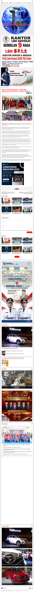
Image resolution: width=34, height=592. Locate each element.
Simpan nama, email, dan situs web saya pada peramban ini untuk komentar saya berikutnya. (15, 230)
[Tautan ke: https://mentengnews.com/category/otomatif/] (31, 325)
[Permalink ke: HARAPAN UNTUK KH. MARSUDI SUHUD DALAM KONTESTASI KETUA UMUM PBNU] (27, 209)
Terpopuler (3, 93)
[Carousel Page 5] (19, 387)
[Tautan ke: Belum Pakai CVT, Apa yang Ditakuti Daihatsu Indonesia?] (3, 351)
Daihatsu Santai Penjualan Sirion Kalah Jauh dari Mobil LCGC (15, 353)
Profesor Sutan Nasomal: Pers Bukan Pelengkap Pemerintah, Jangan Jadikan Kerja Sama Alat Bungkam (17, 213)
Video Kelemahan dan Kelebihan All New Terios (10, 348)
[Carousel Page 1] (14, 387)
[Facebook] (15, 189)
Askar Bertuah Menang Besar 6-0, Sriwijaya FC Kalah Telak (11, 447)
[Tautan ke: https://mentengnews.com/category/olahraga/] (31, 423)
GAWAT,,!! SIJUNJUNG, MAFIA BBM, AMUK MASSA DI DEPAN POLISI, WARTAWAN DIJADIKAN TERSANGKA (6, 204)
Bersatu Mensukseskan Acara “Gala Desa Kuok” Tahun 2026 (16, 204)
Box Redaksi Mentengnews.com (19, 590)
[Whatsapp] (31, 93)
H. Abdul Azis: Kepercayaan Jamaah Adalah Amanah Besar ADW (27, 204)
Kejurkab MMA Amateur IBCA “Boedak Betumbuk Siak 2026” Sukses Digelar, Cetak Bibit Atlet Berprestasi (16, 445)
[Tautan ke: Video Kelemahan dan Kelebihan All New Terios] (17, 337)
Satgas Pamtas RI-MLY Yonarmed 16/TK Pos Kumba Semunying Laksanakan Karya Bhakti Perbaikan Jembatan (8, 192)
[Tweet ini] (28, 93)
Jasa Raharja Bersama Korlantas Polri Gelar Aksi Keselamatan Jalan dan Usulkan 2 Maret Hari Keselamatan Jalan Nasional (25, 192)
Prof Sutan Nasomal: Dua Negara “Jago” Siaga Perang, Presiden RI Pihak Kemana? (16, 385)
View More (17, 256)
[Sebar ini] (26, 93)
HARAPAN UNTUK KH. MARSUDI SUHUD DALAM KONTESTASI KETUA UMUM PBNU (27, 213)
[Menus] (1, 1)
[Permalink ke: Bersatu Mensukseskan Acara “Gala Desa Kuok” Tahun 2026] (17, 200)
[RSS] (18, 189)
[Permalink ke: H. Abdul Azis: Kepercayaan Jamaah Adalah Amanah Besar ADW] (27, 200)
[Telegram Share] (30, 93)
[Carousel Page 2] (15, 387)
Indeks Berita (26, 590)
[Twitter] (17, 189)
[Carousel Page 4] (18, 387)
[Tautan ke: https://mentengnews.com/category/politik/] (31, 368)
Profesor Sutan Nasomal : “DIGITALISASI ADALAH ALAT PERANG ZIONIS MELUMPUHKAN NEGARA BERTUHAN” (6, 213)
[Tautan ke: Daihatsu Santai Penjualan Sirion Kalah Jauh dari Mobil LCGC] (3, 354)
